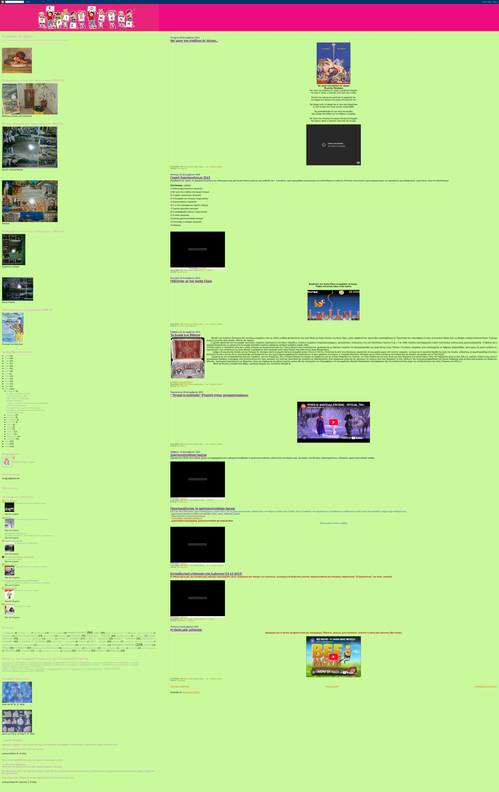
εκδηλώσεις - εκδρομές (185, 621)
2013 (7, 389)
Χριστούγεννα (182, 168)
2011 (7, 444)
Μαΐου (9, 429)
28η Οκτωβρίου (56, 633)
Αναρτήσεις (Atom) (190, 692)
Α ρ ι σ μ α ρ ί (11, 565)
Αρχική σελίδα (332, 686)
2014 (7, 386)
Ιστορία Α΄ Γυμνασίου (69, 638)
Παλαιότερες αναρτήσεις (486, 686)
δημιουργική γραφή (13, 541)
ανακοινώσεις (76, 632)
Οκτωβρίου (11, 417)
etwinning (115, 650)
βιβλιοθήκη (6, 636)
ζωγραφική (138, 636)
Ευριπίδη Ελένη (123, 636)
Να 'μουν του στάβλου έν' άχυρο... (194, 40)
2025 (7, 358)
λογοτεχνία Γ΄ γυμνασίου (63, 641)
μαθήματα (82, 642)
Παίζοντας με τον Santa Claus (191, 281)
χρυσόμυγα (10, 604)
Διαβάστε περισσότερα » (181, 382)
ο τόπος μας (69, 645)
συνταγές (133, 648)
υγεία (37, 651)
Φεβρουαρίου (12, 436)
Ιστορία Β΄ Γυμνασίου (97, 638)
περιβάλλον (20, 648)
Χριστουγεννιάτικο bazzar (188, 455)
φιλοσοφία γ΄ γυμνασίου (51, 651)
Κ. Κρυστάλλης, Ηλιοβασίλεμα (26, 543)
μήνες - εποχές (98, 641)
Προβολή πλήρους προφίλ (24, 462)
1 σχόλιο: (210, 500)
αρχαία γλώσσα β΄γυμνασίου (142, 633)
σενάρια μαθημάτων (108, 648)
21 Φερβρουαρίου (24, 633)
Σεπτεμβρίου (12, 420)
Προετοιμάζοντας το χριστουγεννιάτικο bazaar (202, 508)
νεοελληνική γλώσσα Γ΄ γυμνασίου (49, 645)
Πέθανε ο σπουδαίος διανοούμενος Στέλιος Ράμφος (23, 667)
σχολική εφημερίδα (148, 648)
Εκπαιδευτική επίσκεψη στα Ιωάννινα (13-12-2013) (206, 573)
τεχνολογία (25, 651)
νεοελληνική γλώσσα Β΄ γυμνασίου (17, 645)
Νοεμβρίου (11, 415)
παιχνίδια (180, 326)
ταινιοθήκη (181, 446)
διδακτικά (76, 635)
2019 (7, 374)
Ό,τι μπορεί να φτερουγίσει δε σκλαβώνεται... (32, 519)
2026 (7, 356)
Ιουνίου (10, 427)
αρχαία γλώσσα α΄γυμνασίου (117, 633)
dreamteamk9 (11, 588)
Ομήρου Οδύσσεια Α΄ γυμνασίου (93, 645)
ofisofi (8, 517)
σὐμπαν (123, 648)
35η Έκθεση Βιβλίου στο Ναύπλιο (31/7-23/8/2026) (23, 671)
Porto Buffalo (11, 501)
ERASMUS (101, 651)
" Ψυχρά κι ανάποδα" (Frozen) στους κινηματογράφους (209, 395)
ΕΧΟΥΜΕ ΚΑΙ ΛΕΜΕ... (23, 606)
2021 (7, 368)
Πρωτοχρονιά (91, 648)
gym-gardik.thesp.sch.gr (16, 533)
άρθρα (96, 632)
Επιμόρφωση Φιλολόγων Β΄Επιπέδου (21, 581)
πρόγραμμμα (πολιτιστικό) (72, 648)
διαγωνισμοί (48, 636)
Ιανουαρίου (11, 439)
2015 (7, 384)
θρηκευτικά (50, 639)
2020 (7, 371)
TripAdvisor (202, 268)
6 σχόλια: (209, 270)
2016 (7, 381)
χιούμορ (67, 650)
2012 (7, 441)
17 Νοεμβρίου (8, 633)
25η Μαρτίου (39, 633)
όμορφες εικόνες (123, 644)
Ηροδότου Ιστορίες (25, 639)
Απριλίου (10, 432)
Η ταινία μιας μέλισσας (186, 629)
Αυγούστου (11, 422)
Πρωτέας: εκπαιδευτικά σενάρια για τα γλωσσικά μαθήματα (27, 583)
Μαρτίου (10, 434)
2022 (7, 366)
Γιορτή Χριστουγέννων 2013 (190, 177)
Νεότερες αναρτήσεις (180, 686)
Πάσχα (5, 648)
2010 (7, 446)
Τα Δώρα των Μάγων (185, 335)
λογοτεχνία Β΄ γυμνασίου (32, 641)
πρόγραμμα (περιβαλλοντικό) (45, 648)
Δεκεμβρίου (11, 391)
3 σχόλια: (211, 619)
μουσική (115, 641)
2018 (7, 376)
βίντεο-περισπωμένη (26, 635)
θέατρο (38, 638)
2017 (7, 379)
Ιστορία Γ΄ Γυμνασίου (125, 638)
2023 (7, 363)
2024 (7, 361)
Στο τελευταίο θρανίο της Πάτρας (19, 557)
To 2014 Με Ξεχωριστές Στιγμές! (27, 590)
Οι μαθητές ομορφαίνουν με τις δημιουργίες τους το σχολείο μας (28, 535)
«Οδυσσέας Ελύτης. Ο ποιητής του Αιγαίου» (31, 567)
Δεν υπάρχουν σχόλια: (215, 167)
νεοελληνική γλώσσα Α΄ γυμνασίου (139, 642)
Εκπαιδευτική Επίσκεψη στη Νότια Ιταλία (30, 503)
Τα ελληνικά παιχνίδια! (13, 559)
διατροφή (62, 636)
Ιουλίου (10, 425)
